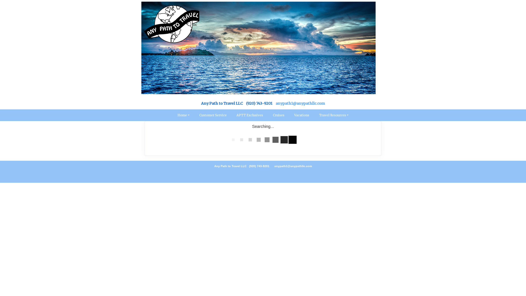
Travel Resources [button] (332, 115)
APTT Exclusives (249, 115)
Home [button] (182, 115)
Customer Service (213, 115)
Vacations (301, 115)
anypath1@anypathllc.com (300, 103)
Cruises (278, 115)
